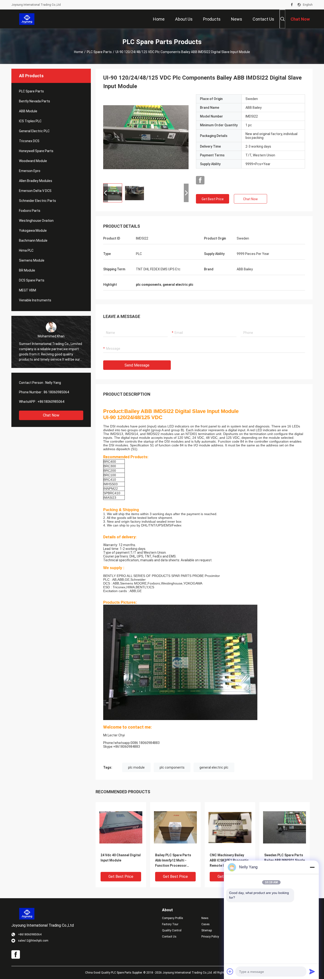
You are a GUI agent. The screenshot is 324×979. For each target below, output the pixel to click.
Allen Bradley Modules (35, 181)
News (204, 918)
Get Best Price (213, 199)
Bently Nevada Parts (34, 101)
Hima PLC (26, 250)
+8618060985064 (50, 401)
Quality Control (171, 930)
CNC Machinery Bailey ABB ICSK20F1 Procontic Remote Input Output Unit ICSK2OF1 (230, 860)
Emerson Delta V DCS (35, 191)
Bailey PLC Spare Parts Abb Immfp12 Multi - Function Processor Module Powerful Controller (173, 860)
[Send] (312, 971)
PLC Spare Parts (99, 52)
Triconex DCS (29, 141)
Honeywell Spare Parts (36, 151)
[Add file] (230, 971)
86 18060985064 (56, 392)
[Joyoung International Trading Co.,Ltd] (27, 19)
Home (78, 52)
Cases (205, 924)
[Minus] (312, 867)
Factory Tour (170, 924)
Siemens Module (31, 260)
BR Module (27, 270)
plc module (136, 767)
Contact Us (169, 936)
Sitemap (206, 930)
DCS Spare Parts (31, 280)
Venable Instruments (35, 300)
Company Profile (172, 918)
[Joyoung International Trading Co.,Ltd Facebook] (291, 4)
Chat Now (51, 415)
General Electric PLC (34, 131)
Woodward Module (33, 161)
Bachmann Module (33, 240)
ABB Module (28, 111)
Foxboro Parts (29, 211)
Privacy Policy (210, 936)
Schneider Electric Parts (37, 201)
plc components (172, 767)
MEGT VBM (27, 290)
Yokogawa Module (33, 230)
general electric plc (213, 767)
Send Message (137, 365)
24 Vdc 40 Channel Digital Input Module (121, 857)
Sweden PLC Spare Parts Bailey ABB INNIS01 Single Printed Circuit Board (284, 860)
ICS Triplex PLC (30, 121)
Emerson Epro (29, 171)
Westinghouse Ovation (36, 220)
